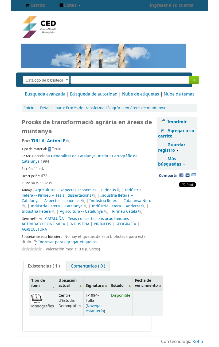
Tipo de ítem (38, 283)
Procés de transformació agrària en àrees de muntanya (102, 108)
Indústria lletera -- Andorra (116, 206)
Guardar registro (171, 148)
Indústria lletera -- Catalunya (57, 206)
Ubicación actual (67, 283)
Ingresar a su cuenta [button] (172, 5)
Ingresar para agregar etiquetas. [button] (68, 242)
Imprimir (177, 122)
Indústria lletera (36, 211)
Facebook (181, 175)
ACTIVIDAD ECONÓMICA (43, 224)
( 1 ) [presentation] (44, 266)
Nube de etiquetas (140, 94)
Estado (117, 285)
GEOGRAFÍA (125, 224)
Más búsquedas (170, 161)
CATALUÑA (54, 219)
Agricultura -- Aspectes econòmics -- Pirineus (75, 190)
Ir (194, 79)
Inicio (29, 108)
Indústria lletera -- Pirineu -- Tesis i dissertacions (82, 192)
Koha (198, 341)
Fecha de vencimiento (146, 283)
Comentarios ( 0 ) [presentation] (88, 266)
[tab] (43, 266)
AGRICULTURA (34, 229)
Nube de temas (179, 94)
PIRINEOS (102, 224)
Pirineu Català (124, 211)
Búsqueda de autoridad (94, 94)
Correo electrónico (193, 175)
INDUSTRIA (79, 224)
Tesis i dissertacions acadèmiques (98, 219)
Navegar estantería (95, 308)
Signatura (95, 285)
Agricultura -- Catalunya (81, 211)
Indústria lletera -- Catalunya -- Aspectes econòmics (77, 198)
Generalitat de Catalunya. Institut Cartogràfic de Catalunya (80, 158)
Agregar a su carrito (176, 133)
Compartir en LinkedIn (187, 175)
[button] (35, 5)
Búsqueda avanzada (45, 94)
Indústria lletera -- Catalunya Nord (120, 201)
